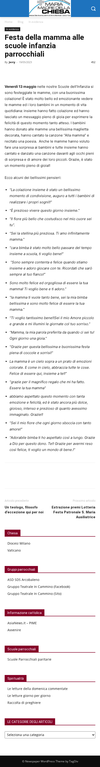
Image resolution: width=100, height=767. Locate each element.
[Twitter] (20, 72)
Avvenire (14, 630)
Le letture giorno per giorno (28, 695)
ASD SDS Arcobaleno (23, 579)
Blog (20, 22)
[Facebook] (9, 72)
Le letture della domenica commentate (37, 688)
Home (9, 22)
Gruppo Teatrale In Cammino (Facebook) (38, 586)
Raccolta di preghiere (24, 702)
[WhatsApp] (30, 72)
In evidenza (36, 22)
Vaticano (14, 550)
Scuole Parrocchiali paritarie (29, 659)
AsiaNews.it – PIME (22, 623)
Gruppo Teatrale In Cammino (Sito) (34, 593)
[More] (42, 72)
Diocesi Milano (18, 543)
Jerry (12, 62)
